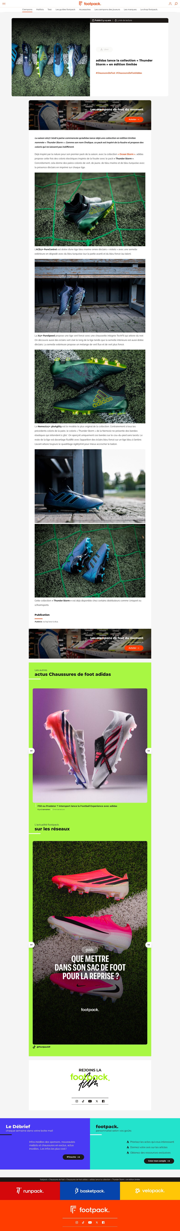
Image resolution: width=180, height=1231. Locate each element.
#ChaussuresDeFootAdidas (129, 73)
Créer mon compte (157, 1161)
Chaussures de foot (57, 1180)
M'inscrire (71, 1157)
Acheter (132, 119)
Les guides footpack (65, 9)
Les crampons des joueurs (107, 9)
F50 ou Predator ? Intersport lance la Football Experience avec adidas (77, 806)
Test (50, 9)
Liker (106, 49)
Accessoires (85, 9)
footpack (43, 1180)
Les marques (130, 9)
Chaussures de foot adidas (77, 1180)
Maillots (40, 9)
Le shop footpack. (149, 9)
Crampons (27, 9)
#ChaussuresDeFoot (105, 73)
